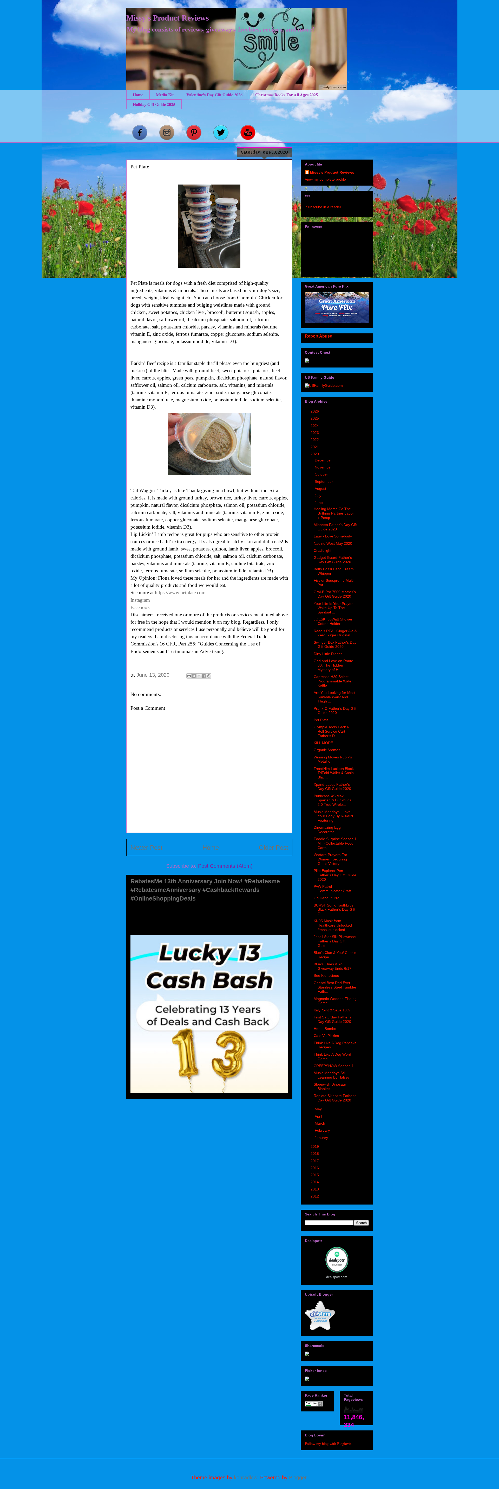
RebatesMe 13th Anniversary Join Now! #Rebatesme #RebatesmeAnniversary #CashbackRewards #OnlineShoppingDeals (205, 890)
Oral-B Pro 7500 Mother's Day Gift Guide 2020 (335, 594)
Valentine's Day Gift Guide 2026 (214, 95)
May (319, 1109)
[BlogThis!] (193, 676)
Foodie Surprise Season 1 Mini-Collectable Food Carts (335, 843)
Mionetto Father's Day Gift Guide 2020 (335, 527)
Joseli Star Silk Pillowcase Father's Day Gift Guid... (335, 941)
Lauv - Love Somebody (333, 536)
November (324, 467)
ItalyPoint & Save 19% (332, 1010)
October (322, 474)
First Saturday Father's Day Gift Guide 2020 (332, 1019)
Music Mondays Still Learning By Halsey (332, 1075)
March (320, 1123)
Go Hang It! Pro (326, 898)
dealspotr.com (336, 1277)
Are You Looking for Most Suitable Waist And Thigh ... (334, 697)
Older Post (273, 847)
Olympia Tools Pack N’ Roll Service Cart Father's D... (332, 731)
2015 (315, 1175)
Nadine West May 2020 (333, 543)
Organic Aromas (327, 750)
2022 (315, 440)
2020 (315, 454)
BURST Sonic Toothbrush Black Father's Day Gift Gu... (335, 909)
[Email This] (189, 676)
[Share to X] (198, 676)
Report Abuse (318, 336)
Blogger (297, 1477)
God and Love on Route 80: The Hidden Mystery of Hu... (333, 665)
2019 (315, 1146)
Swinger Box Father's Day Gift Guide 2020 (335, 644)
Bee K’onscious (326, 975)
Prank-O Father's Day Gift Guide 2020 (335, 710)
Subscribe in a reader (323, 207)
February (323, 1130)
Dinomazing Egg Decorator (327, 829)
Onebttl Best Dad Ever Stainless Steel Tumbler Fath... (335, 987)
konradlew (245, 1477)
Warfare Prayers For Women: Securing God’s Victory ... (330, 859)
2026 (315, 411)
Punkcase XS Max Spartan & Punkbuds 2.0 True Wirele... (332, 800)
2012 (315, 1196)
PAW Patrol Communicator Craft (332, 888)
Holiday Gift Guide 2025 (154, 104)
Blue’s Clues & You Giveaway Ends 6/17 (332, 966)
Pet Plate (321, 720)
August (321, 488)
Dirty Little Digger (328, 654)
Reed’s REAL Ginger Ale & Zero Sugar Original (335, 633)
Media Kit (165, 95)
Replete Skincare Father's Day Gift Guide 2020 (335, 1098)
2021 (315, 447)
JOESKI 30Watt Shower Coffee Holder (333, 621)
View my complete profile (325, 179)
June (319, 502)
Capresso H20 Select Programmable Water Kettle (333, 681)
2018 (315, 1153)
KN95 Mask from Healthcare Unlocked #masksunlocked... (333, 925)
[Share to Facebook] (203, 676)
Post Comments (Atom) (225, 866)
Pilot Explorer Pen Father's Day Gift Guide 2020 (335, 875)
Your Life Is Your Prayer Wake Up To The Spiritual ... (333, 607)
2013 (315, 1189)
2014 (315, 1182)
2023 (315, 432)
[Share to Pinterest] (208, 676)
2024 (315, 425)
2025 (315, 418)
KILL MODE (323, 743)
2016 (315, 1168)
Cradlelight (322, 550)
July (318, 495)
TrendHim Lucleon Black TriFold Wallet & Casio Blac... (334, 773)
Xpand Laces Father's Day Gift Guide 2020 (332, 786)
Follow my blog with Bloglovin (328, 1443)
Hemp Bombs (325, 1029)
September (324, 481)
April (319, 1116)
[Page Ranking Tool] (314, 1405)
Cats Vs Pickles (326, 1036)
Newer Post (146, 847)
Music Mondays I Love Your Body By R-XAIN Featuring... (333, 816)
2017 (315, 1161)
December (324, 460)
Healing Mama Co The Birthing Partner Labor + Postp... (334, 513)
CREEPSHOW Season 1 (334, 1066)
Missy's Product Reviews (167, 18)
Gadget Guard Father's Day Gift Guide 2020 (333, 559)
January (322, 1138)
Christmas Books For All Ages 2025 (286, 95)
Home (138, 95)
